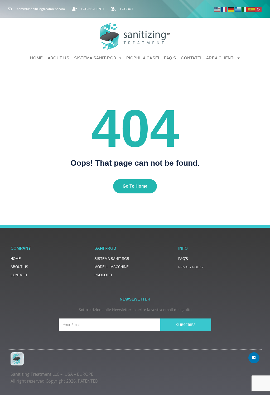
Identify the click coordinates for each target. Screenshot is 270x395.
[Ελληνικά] (238, 9)
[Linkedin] (253, 357)
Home (36, 58)
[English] (217, 9)
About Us (58, 58)
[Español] (251, 9)
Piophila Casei (142, 58)
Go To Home (135, 186)
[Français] (224, 9)
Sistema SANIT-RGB (95, 58)
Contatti (191, 58)
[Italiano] (245, 9)
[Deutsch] (231, 9)
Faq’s (170, 58)
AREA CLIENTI (220, 58)
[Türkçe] (258, 9)
